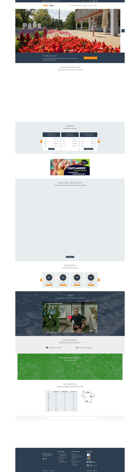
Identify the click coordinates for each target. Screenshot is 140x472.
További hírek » (70, 256)
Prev (17, 30)
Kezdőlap (90, 1)
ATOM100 (95, 5)
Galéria (80, 5)
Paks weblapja (74, 457)
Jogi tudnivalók (89, 470)
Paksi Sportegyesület (75, 461)
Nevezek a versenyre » (90, 58)
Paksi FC (72, 459)
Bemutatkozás (75, 5)
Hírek (70, 5)
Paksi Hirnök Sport (74, 464)
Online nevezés (84, 1)
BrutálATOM (90, 5)
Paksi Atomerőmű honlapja (76, 455)
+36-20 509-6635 (57, 1)
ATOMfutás (84, 5)
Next (123, 30)
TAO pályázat (73, 454)
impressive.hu (52, 470)
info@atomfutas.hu (47, 1)
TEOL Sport (73, 463)
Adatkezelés (95, 470)
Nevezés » (51, 148)
